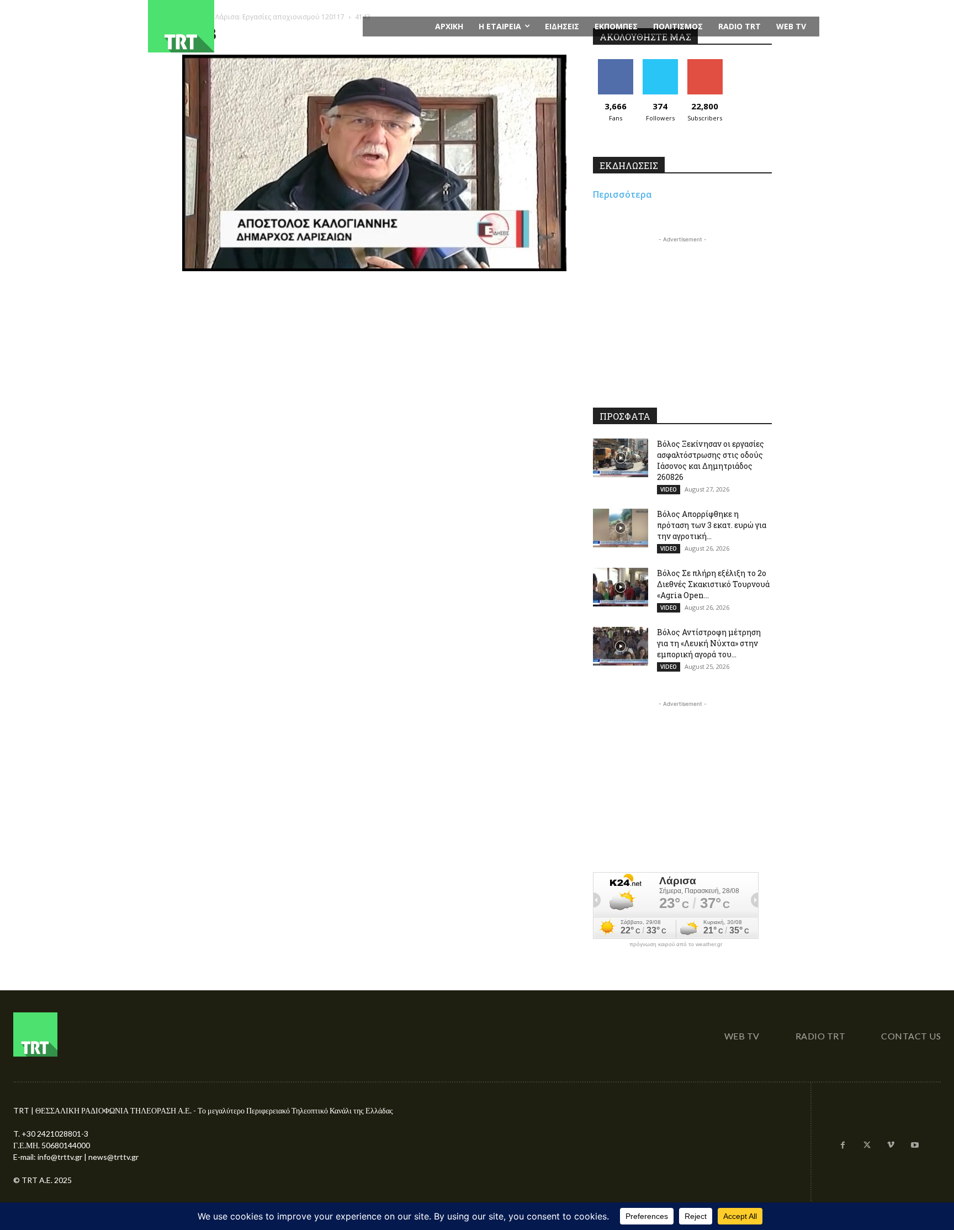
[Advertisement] (682, 314)
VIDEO (668, 489)
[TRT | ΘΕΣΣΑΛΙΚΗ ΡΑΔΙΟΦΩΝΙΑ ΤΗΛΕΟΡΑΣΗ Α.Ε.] (248, 26)
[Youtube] (914, 1145)
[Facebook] (843, 1145)
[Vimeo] (891, 1145)
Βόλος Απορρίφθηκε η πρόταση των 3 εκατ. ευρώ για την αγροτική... (711, 525)
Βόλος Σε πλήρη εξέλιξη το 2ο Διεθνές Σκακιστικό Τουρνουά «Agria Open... (713, 584)
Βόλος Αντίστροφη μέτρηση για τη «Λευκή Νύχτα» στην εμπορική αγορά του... (709, 643)
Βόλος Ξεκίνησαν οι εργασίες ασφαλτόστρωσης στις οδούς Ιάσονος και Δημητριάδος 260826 (710, 460)
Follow (660, 63)
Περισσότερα (622, 194)
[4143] (374, 268)
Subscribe (705, 63)
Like (615, 63)
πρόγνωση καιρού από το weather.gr (675, 944)
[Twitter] (866, 1145)
